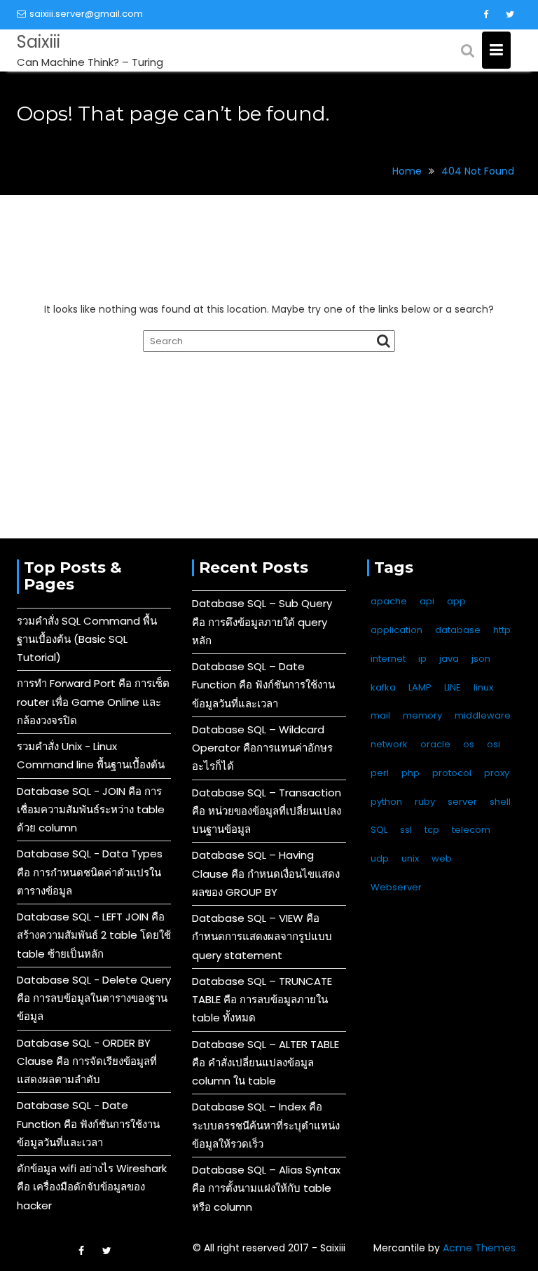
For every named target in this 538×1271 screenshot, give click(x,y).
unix (410, 858)
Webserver (396, 887)
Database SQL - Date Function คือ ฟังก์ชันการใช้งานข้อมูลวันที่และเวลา (88, 1124)
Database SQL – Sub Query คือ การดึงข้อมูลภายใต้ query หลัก (262, 622)
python (386, 801)
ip (422, 658)
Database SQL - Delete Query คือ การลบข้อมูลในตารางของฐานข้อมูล (94, 998)
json (480, 658)
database (458, 630)
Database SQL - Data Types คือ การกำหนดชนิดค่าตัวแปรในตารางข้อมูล (90, 872)
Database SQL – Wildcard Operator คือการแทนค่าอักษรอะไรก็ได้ (262, 748)
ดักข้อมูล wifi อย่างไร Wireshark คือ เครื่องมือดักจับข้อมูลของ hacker (92, 1187)
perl (380, 773)
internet (388, 658)
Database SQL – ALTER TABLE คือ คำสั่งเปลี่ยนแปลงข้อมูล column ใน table (265, 1063)
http (502, 630)
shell (500, 801)
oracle (435, 744)
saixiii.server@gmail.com (86, 13)
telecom (471, 829)
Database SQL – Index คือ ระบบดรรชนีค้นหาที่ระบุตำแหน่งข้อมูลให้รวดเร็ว (266, 1125)
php (410, 773)
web (442, 858)
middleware (483, 715)
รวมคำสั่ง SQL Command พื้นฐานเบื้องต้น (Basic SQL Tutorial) (87, 639)
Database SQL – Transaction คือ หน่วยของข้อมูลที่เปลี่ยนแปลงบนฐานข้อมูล (266, 811)
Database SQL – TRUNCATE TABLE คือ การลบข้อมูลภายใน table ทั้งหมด (262, 1000)
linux (483, 687)
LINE (452, 687)
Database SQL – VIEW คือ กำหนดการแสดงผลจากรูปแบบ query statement (262, 937)
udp (380, 858)
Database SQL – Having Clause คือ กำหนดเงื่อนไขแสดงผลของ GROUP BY (266, 873)
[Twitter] (510, 15)
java (449, 658)
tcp (432, 829)
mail (380, 715)
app (456, 601)
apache (389, 601)
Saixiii (38, 41)
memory (422, 715)
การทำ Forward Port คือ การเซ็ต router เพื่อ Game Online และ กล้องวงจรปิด (93, 702)
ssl (406, 829)
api (427, 601)
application (396, 630)
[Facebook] (485, 15)
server (462, 801)
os (468, 744)
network (389, 744)
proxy (496, 773)
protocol (451, 773)
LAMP (420, 687)
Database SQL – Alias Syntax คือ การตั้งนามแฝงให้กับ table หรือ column (266, 1188)
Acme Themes (479, 1248)
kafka (383, 687)
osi (493, 744)
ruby (425, 801)
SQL (379, 829)
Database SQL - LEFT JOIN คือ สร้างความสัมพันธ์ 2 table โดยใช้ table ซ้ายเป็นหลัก (94, 935)
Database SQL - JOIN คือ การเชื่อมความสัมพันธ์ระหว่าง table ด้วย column (91, 810)
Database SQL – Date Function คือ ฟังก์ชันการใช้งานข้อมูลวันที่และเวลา (263, 685)
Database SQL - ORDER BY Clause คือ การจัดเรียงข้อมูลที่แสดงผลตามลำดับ (87, 1061)
